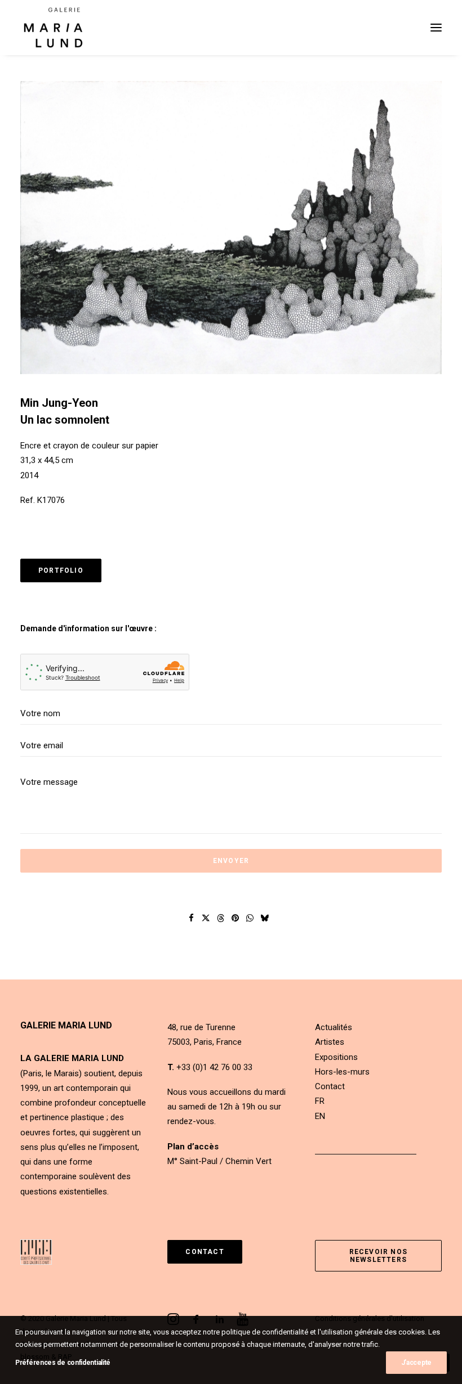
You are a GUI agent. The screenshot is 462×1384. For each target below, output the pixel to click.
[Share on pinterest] (235, 918)
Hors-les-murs (342, 1072)
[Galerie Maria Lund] (53, 27)
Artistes (329, 1042)
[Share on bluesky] (265, 918)
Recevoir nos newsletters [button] (379, 1256)
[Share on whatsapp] (250, 918)
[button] (436, 27)
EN (320, 1116)
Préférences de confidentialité (62, 1363)
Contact (330, 1086)
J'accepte (416, 1363)
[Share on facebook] (191, 918)
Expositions (336, 1057)
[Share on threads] (221, 918)
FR (320, 1101)
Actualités (333, 1027)
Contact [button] (204, 1252)
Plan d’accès (193, 1147)
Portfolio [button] (60, 570)
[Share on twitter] (206, 918)
